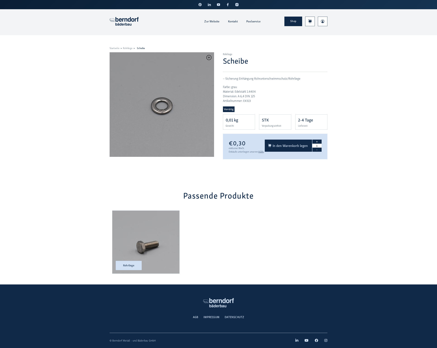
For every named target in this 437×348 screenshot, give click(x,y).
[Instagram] (237, 5)
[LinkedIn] (209, 5)
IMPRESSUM (211, 317)
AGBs (261, 151)
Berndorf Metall (121, 340)
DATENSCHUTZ (234, 317)
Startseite (114, 48)
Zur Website (211, 21)
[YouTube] (218, 5)
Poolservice (253, 21)
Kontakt (233, 21)
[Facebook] (228, 5)
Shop (293, 21)
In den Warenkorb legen (290, 145)
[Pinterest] (200, 5)
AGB (195, 317)
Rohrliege (127, 48)
